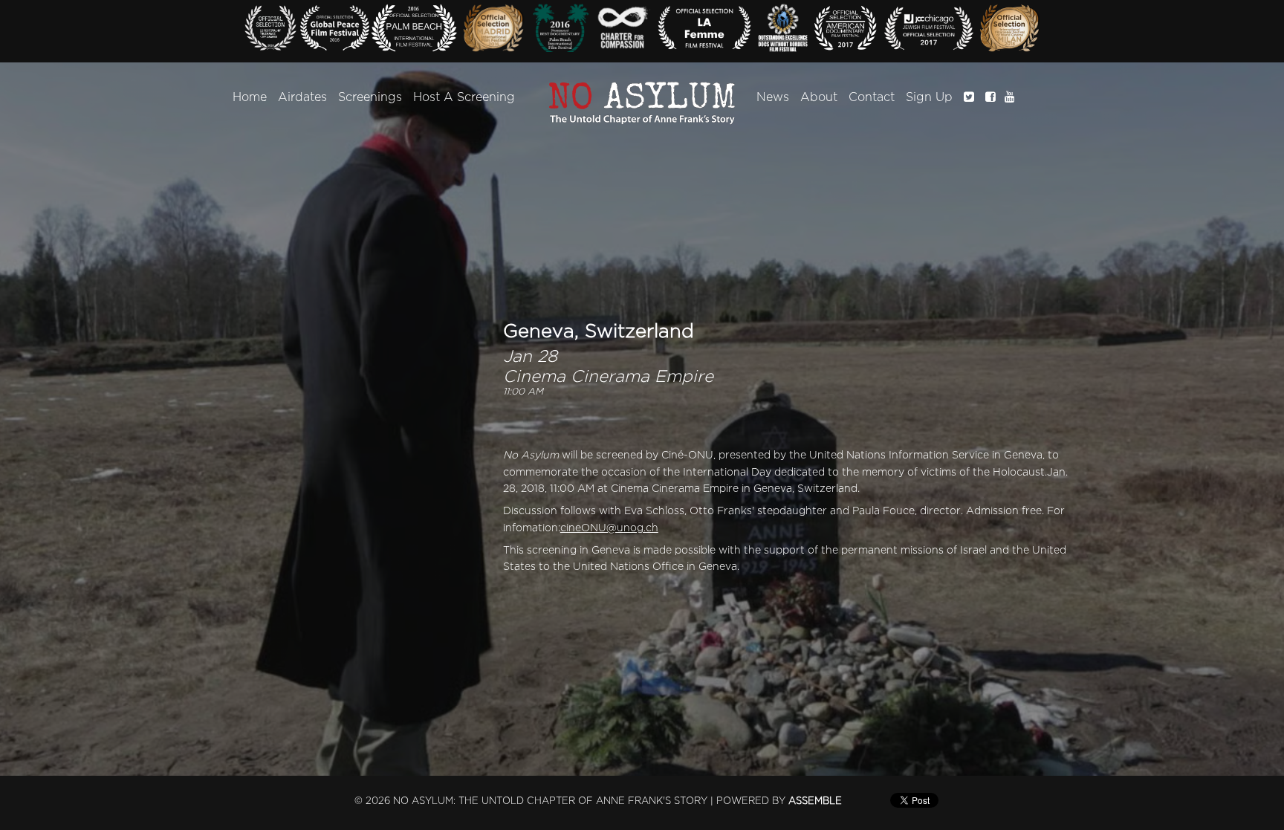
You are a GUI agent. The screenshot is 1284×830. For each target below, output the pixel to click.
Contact (872, 97)
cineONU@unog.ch (609, 528)
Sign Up (929, 97)
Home (250, 97)
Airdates (302, 97)
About (818, 97)
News (772, 97)
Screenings (370, 97)
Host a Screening (464, 97)
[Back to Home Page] (642, 104)
